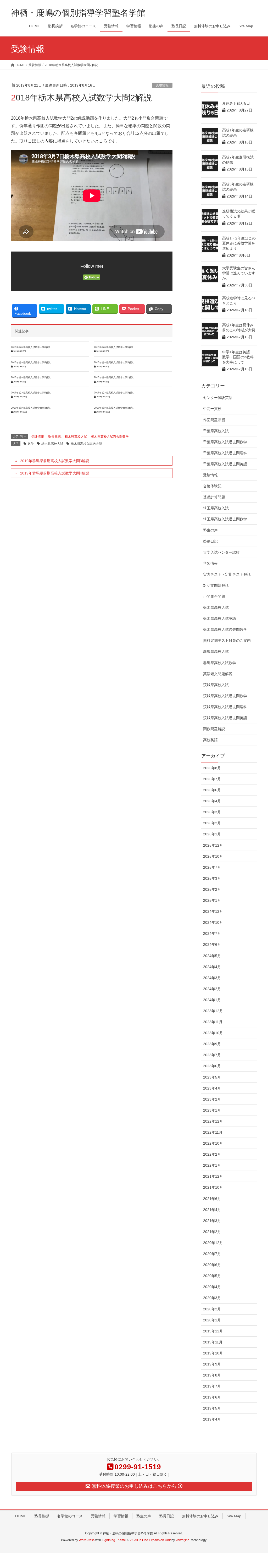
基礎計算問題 (214, 497)
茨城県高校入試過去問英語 (225, 718)
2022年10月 (213, 1143)
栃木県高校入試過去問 (86, 444)
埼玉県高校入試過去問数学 (225, 519)
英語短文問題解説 (217, 674)
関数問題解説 (214, 729)
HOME (20, 1516)
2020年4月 (212, 1287)
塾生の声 (210, 530)
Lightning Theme (114, 1540)
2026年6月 (212, 790)
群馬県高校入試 (216, 651)
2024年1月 (212, 1000)
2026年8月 (212, 768)
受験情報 (162, 85)
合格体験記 (212, 486)
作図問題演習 (214, 420)
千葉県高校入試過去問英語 (225, 464)
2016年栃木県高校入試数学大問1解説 (113, 377)
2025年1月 (212, 900)
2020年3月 (212, 1298)
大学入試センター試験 (221, 552)
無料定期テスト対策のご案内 (227, 640)
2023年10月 (213, 1033)
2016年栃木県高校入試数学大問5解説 (113, 347)
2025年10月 (213, 856)
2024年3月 (212, 978)
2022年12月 (213, 1121)
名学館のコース (70, 1516)
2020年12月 (213, 1243)
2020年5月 (212, 1276)
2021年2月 (212, 1232)
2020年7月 (212, 1254)
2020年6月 (212, 1265)
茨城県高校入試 (216, 685)
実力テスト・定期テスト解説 (227, 574)
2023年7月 (212, 1055)
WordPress (86, 1540)
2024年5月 (212, 956)
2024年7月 (212, 933)
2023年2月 (212, 1099)
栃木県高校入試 (76, 437)
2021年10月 (213, 1187)
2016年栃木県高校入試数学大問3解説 (113, 362)
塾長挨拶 (41, 1516)
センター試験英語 (217, 398)
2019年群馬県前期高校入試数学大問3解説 (54, 461)
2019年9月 (212, 1364)
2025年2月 (212, 889)
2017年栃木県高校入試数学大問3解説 (113, 408)
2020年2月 (212, 1309)
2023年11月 (212, 1022)
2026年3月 (212, 812)
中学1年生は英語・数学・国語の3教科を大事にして (238, 357)
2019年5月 (212, 1408)
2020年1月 (212, 1320)
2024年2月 (212, 989)
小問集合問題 (214, 596)
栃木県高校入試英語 (219, 618)
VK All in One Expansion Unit (150, 1540)
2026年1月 (212, 834)
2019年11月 (212, 1342)
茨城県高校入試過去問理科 (225, 707)
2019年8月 (212, 1375)
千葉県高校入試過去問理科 (225, 453)
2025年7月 (212, 867)
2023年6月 (212, 1066)
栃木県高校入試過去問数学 (110, 437)
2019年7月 (212, 1386)
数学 (31, 444)
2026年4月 (212, 801)
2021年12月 (213, 1176)
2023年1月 (212, 1110)
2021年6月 (212, 1199)
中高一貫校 (212, 409)
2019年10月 (213, 1353)
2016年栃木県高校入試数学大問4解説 (31, 362)
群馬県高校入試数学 (219, 663)
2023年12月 (213, 1011)
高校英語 (210, 740)
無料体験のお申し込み (200, 1516)
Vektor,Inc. (183, 1540)
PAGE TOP (256, 1501)
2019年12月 (213, 1331)
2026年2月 (212, 823)
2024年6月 (212, 944)
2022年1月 (212, 1165)
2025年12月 (213, 845)
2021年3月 (212, 1221)
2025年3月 (212, 878)
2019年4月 (212, 1419)
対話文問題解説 (216, 585)
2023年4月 (212, 1088)
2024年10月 (213, 922)
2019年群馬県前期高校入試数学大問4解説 (54, 473)
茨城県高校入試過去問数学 (225, 696)
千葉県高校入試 (216, 431)
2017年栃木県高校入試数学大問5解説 (113, 392)
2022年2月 (212, 1154)
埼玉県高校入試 (216, 508)
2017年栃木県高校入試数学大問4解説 (31, 408)
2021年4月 (212, 1210)
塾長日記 (54, 437)
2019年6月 (212, 1397)
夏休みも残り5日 (236, 103)
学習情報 (210, 563)
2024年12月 (213, 911)
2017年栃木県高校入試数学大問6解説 (31, 392)
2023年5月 (212, 1077)
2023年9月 (212, 1044)
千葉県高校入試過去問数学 (225, 442)
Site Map (234, 1516)
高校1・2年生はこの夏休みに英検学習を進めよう (239, 243)
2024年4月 (212, 967)
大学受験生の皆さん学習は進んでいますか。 (238, 273)
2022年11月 (212, 1132)
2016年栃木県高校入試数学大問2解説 (31, 377)
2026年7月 (212, 779)
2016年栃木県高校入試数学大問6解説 (31, 347)
